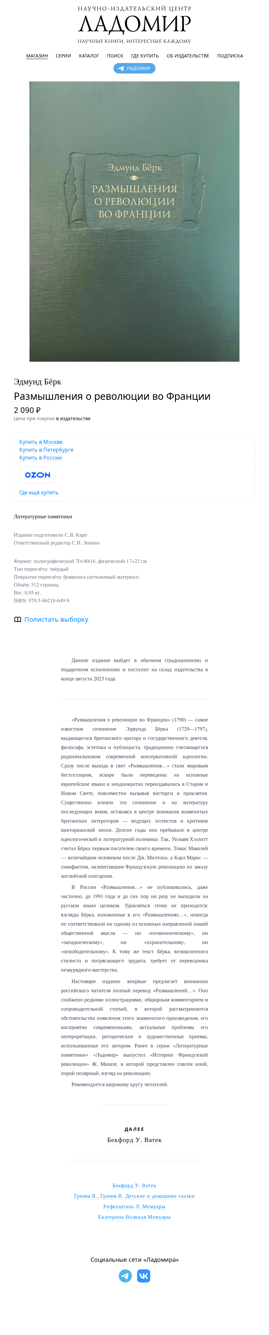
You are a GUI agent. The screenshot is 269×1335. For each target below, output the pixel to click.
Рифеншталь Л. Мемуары (134, 1206)
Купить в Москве (41, 441)
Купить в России (40, 457)
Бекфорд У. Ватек (134, 1139)
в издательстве (73, 418)
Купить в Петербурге (46, 449)
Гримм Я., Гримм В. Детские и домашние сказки (134, 1195)
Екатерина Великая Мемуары (134, 1216)
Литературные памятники (43, 516)
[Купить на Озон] (37, 475)
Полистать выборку (56, 619)
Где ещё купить (39, 492)
